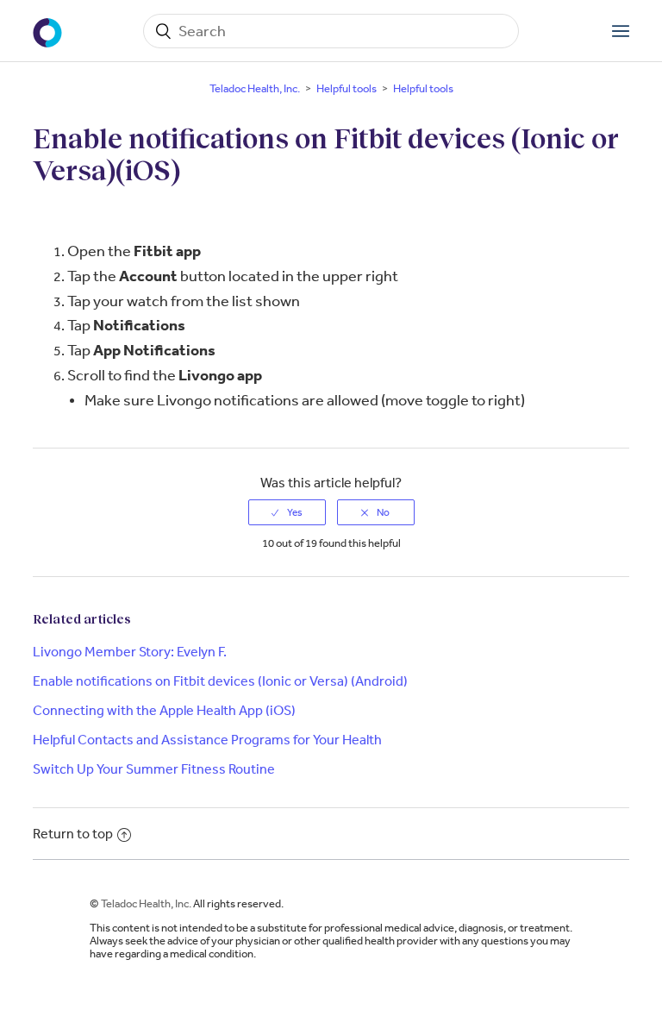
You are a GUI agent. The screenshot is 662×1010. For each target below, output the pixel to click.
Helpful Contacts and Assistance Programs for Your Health (207, 739)
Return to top (73, 833)
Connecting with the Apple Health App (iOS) (164, 710)
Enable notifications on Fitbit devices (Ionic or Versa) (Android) (220, 681)
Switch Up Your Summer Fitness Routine (154, 769)
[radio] (287, 512)
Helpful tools (346, 88)
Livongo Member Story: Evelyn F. (130, 651)
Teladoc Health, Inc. (254, 88)
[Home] (49, 31)
